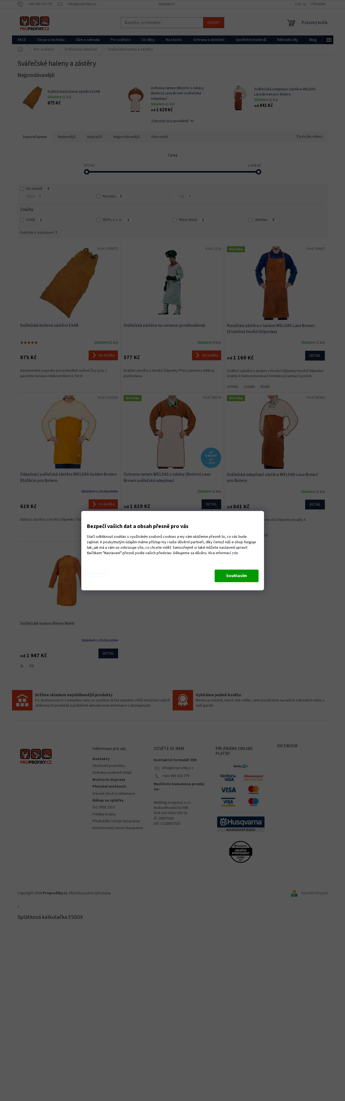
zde (235, 553)
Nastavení (97, 573)
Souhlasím (236, 576)
